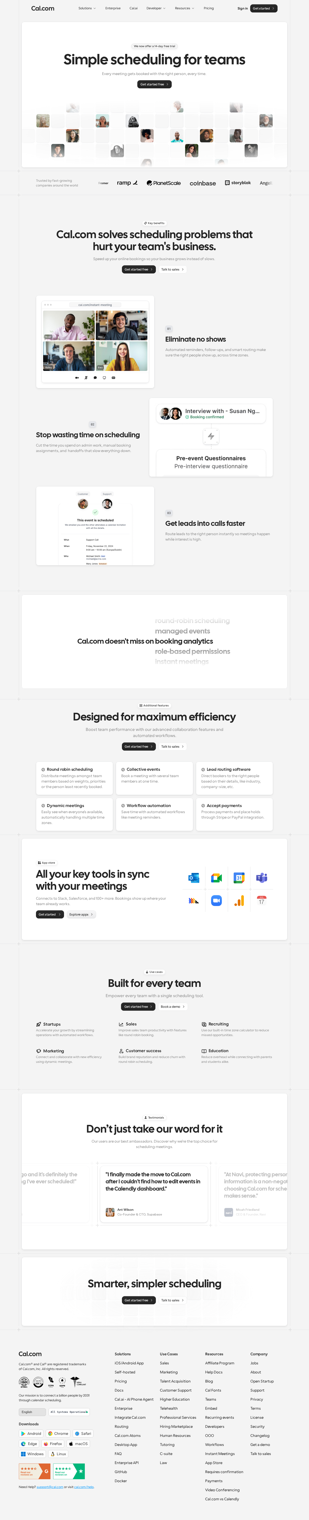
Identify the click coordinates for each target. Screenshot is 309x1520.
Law (163, 1463)
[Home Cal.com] (42, 8)
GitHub (121, 1472)
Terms (255, 1408)
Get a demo (260, 1445)
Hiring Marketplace (176, 1427)
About (255, 1372)
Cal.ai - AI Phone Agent (134, 1399)
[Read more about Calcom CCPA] (51, 1382)
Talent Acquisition (175, 1381)
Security (257, 1427)
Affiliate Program (219, 1363)
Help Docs (214, 1372)
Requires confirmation (224, 1472)
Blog (209, 1381)
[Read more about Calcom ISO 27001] (24, 1382)
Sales (164, 1363)
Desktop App (126, 1445)
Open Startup (262, 1381)
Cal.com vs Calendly (222, 1499)
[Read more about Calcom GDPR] (62, 1382)
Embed (211, 1408)
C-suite (166, 1454)
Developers (214, 1427)
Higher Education (175, 1399)
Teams (210, 1399)
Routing (121, 1427)
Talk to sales (260, 1454)
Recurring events (219, 1418)
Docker (121, 1481)
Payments (214, 1481)
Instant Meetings (220, 1454)
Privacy (256, 1399)
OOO (209, 1436)
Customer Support (176, 1390)
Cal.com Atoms (128, 1436)
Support (257, 1390)
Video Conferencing (222, 1490)
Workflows (214, 1445)
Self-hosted (125, 1372)
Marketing (169, 1372)
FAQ (118, 1454)
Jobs (254, 1363)
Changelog (260, 1436)
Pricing (121, 1381)
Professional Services (178, 1418)
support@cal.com (50, 1487)
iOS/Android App (129, 1363)
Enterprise (123, 1408)
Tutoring (167, 1445)
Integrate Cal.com (130, 1418)
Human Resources (175, 1436)
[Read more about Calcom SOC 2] (38, 1382)
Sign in (243, 8)
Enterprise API (127, 1463)
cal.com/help (84, 1487)
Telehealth (169, 1408)
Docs (119, 1390)
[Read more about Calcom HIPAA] (78, 1382)
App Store (213, 1463)
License (257, 1418)
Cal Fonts (213, 1390)
